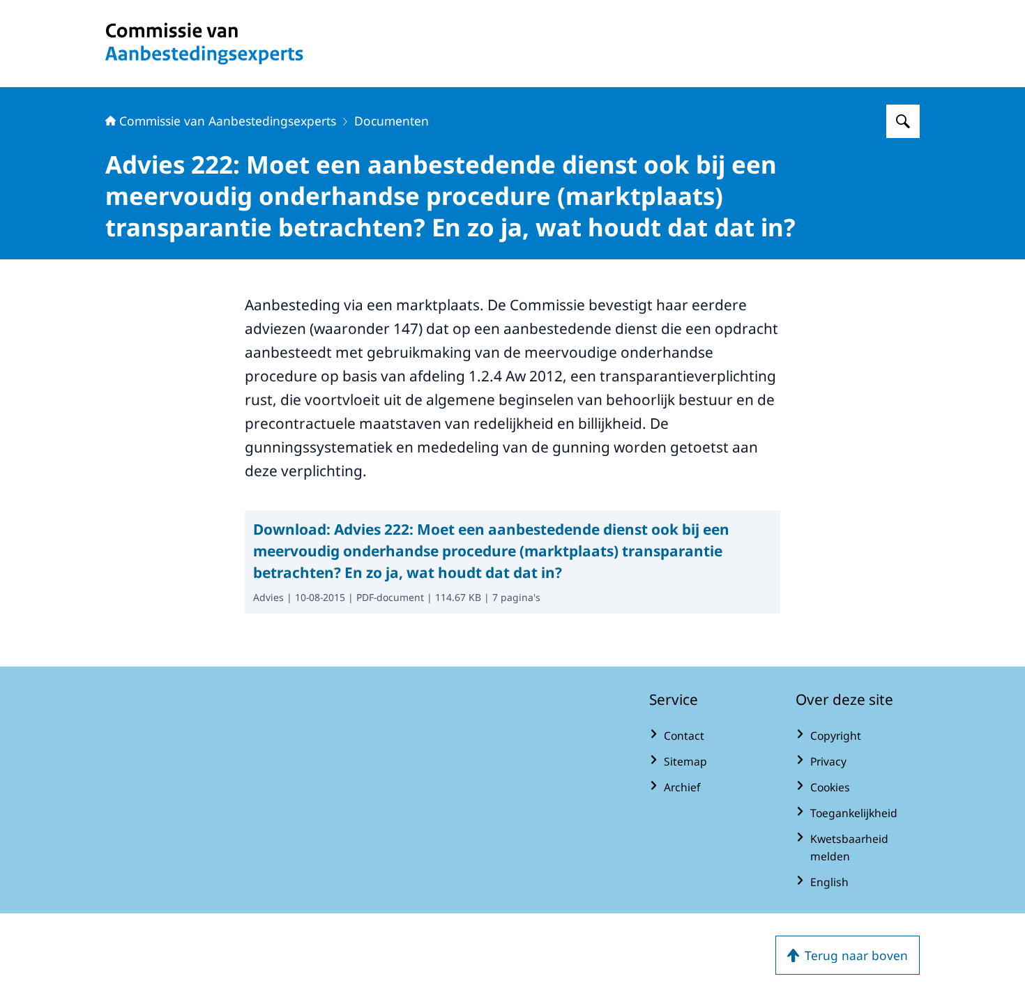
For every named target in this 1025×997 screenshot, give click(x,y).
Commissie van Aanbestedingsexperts (227, 120)
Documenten (391, 120)
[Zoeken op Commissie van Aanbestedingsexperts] (903, 121)
